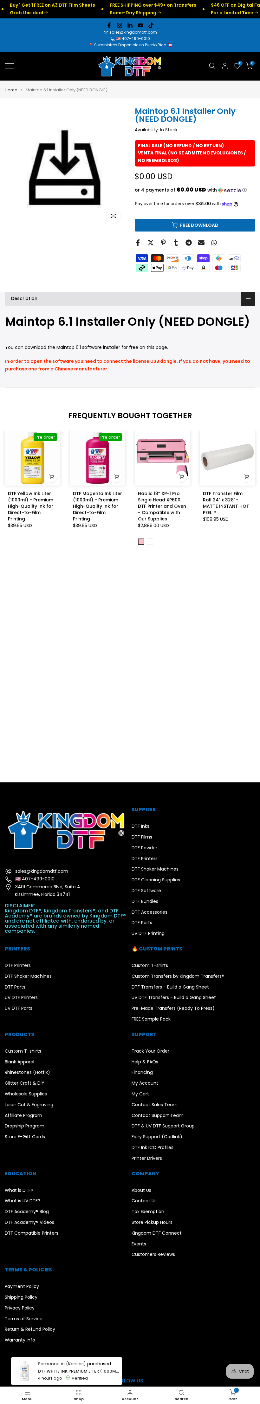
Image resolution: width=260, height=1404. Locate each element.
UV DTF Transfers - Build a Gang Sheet (174, 998)
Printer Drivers (147, 1158)
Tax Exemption (148, 1212)
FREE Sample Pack (151, 1019)
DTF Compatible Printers (31, 1233)
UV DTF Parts (18, 1008)
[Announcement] (136, 9)
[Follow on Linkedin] (130, 25)
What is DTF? (19, 1190)
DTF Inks (140, 826)
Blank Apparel (19, 1062)
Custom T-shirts (150, 966)
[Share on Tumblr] (176, 242)
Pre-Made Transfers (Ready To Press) (173, 1008)
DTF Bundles (145, 901)
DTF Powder (144, 848)
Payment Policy (22, 1286)
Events (139, 1244)
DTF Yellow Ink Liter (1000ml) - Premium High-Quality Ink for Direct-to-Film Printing (30, 506)
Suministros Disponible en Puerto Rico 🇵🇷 (133, 45)
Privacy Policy (20, 1308)
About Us (141, 1190)
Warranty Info (20, 1340)
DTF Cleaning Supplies (156, 880)
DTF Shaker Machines (155, 869)
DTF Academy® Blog (27, 1212)
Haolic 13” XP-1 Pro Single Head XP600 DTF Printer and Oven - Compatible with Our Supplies (162, 506)
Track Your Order (150, 1051)
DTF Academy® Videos (29, 1222)
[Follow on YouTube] (140, 25)
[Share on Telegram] (188, 242)
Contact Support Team (158, 1116)
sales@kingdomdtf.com (133, 32)
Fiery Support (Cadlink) (157, 1137)
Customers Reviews (153, 1254)
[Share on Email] (201, 242)
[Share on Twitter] (150, 242)
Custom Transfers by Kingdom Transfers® (178, 976)
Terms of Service (23, 1319)
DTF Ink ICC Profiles (152, 1148)
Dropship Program (24, 1126)
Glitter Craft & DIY (24, 1083)
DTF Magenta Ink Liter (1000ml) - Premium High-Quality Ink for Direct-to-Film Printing (97, 506)
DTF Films (142, 837)
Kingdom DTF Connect (157, 1233)
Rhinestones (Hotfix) (27, 1072)
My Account (145, 1083)
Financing (142, 1072)
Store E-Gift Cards (25, 1137)
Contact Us (144, 1201)
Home (11, 90)
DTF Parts (142, 923)
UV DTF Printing (148, 934)
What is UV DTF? (22, 1201)
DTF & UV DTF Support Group (163, 1126)
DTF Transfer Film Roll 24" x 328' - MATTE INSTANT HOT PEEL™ (226, 503)
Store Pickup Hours (152, 1222)
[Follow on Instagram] (119, 25)
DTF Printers (145, 859)
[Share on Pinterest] (163, 242)
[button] (195, 190)
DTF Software (146, 891)
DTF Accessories (149, 912)
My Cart (140, 1094)
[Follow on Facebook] (109, 25)
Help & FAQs (145, 1062)
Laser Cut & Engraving (29, 1105)
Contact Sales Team (155, 1105)
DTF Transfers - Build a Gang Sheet (170, 987)
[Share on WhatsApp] (214, 242)
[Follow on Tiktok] (151, 25)
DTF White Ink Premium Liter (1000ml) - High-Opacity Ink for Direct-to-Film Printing (78, 1371)
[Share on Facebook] (138, 242)
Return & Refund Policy (30, 1329)
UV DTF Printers (21, 998)
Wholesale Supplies (26, 1094)
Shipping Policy (21, 1297)
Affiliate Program (23, 1116)
